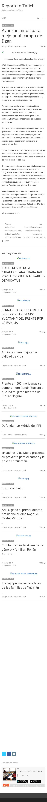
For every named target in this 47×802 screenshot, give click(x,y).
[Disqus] (23, 640)
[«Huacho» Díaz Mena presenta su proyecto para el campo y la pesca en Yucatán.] (23, 443)
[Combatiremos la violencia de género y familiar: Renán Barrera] (23, 536)
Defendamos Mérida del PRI (21, 426)
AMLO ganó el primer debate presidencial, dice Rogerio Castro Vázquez (22, 514)
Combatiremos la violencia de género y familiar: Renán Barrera (22, 550)
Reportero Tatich (18, 5)
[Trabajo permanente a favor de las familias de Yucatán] (23, 574)
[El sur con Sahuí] (23, 479)
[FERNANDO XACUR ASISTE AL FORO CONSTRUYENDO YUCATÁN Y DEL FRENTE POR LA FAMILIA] (23, 301)
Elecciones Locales (7, 25)
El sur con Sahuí (13, 488)
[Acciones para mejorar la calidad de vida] (23, 343)
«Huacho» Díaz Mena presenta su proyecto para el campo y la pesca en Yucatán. (23, 457)
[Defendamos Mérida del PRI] (23, 416)
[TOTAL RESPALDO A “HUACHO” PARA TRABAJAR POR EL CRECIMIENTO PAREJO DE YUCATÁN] (23, 258)
